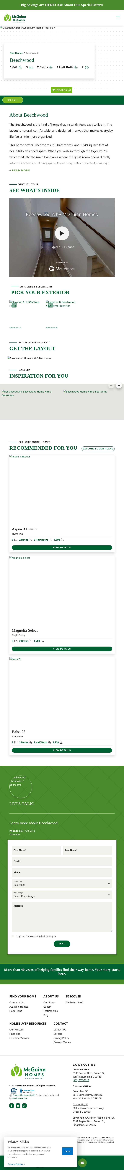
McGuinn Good (74, 1002)
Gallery (47, 1006)
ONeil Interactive (19, 1098)
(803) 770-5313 (26, 830)
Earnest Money (62, 1042)
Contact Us (60, 1029)
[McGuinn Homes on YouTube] (18, 1105)
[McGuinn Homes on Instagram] (25, 1105)
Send (62, 943)
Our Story (49, 1002)
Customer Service (19, 1038)
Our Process (16, 1029)
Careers (58, 1033)
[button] (119, 385)
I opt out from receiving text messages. (35, 936)
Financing (14, 1033)
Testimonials (50, 1011)
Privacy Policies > (16, 1164)
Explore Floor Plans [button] (98, 449)
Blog (46, 1015)
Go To (11, 100)
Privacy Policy (61, 1038)
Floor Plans (15, 1011)
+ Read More (19, 170)
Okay (67, 1151)
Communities (17, 1002)
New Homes (16, 53)
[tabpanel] (62, 358)
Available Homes (18, 1006)
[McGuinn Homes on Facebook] (12, 1105)
